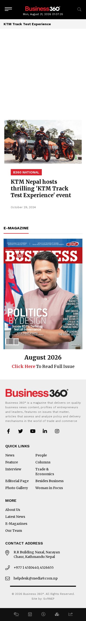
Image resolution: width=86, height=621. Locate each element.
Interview (13, 469)
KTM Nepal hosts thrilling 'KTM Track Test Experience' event (41, 188)
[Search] (79, 9)
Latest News (15, 517)
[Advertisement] (43, 74)
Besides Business (49, 481)
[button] (16, 614)
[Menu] (8, 9)
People (41, 455)
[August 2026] (43, 294)
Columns (42, 462)
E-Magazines (16, 523)
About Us (12, 510)
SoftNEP (48, 598)
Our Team (13, 530)
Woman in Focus (49, 488)
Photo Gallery (16, 488)
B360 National (26, 172)
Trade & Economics (44, 471)
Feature (11, 462)
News (9, 455)
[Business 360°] (43, 8)
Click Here (23, 366)
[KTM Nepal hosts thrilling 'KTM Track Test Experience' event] (43, 142)
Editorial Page (17, 481)
